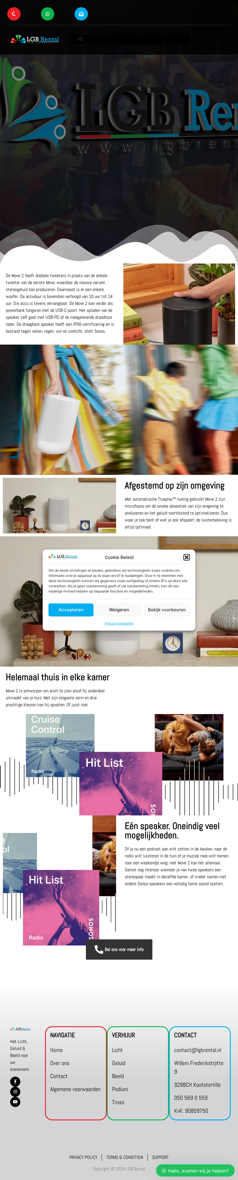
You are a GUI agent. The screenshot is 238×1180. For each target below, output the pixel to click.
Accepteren (71, 609)
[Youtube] (15, 1102)
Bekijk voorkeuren (167, 609)
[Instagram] (15, 1092)
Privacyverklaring (119, 623)
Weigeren (119, 609)
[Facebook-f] (15, 1082)
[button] (187, 557)
